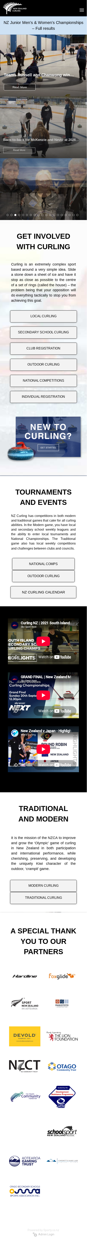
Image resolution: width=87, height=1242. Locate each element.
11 (46, 215)
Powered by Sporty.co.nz (43, 1230)
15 (62, 215)
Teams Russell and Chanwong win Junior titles (37, 75)
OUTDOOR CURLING (43, 364)
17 (70, 215)
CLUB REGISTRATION (43, 348)
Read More (20, 87)
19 (77, 215)
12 (50, 215)
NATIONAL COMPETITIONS (43, 380)
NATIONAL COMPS (43, 564)
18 (73, 215)
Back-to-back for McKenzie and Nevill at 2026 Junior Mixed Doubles (39, 140)
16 (66, 215)
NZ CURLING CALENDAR (43, 592)
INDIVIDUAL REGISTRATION (43, 396)
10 (42, 215)
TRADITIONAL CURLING (43, 897)
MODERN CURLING (43, 885)
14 (58, 215)
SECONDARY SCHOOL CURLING (43, 332)
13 (54, 215)
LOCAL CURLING (43, 316)
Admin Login (45, 1234)
